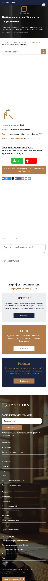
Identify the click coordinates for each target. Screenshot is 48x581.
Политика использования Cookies (15, 545)
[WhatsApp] (22, 178)
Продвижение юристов (11, 529)
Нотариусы (6, 461)
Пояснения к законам (10, 511)
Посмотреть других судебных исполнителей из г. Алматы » (24, 169)
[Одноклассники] (6, 178)
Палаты (5, 466)
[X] (13, 178)
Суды (4, 475)
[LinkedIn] (16, 178)
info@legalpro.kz (8, 2)
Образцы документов (10, 520)
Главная (5, 42)
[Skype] (26, 178)
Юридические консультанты (13, 480)
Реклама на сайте (8, 536)
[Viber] (19, 178)
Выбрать (24, 315)
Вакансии (5, 515)
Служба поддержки (9, 525)
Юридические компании (11, 485)
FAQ (3, 558)
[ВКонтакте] (3, 178)
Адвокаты (6, 442)
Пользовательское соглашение (14, 549)
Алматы (35, 42)
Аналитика (6, 496)
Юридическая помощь (11, 579)
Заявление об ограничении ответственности (19, 554)
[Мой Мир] (9, 178)
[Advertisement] (24, 83)
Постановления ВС (9, 506)
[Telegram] (29, 178)
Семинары (6, 501)
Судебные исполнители (20, 42)
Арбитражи (6, 447)
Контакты (5, 562)
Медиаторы (6, 457)
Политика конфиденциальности (15, 541)
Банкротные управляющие (12, 452)
